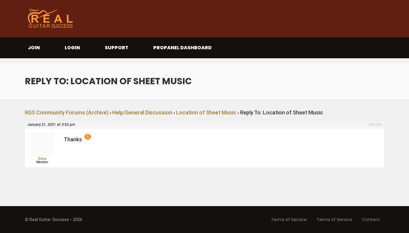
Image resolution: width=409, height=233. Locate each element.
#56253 (375, 124)
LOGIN (72, 47)
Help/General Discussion (142, 112)
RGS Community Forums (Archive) (66, 112)
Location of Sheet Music (206, 112)
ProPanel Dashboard (182, 47)
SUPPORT (116, 47)
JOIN (34, 47)
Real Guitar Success (52, 18)
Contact (371, 220)
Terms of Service (289, 220)
